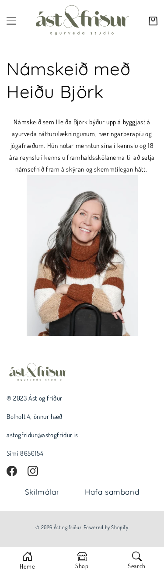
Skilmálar (42, 491)
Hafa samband (112, 491)
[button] (153, 21)
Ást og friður (67, 527)
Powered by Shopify (106, 527)
